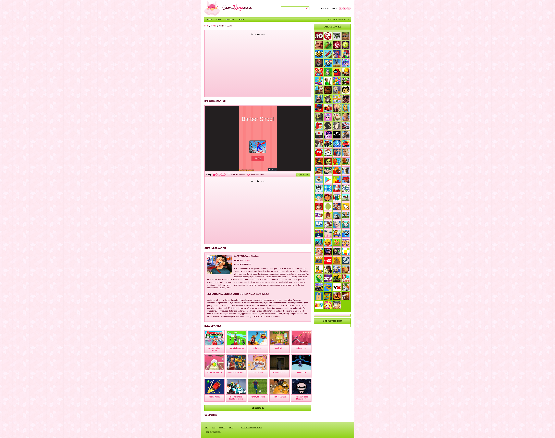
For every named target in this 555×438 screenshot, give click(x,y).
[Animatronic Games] (328, 251)
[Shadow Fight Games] (337, 296)
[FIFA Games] (328, 152)
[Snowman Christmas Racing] (214, 338)
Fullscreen (304, 174)
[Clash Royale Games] (319, 99)
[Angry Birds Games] (319, 126)
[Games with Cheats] (328, 296)
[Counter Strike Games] (319, 117)
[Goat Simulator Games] (346, 170)
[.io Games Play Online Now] (319, 36)
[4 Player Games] (337, 197)
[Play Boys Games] (328, 197)
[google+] (349, 8)
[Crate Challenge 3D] (236, 338)
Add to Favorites (257, 174)
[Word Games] (328, 188)
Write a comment (238, 174)
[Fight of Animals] (279, 387)
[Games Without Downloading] (319, 260)
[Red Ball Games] (319, 152)
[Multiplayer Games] (337, 135)
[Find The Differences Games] (346, 242)
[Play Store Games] (328, 179)
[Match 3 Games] (337, 81)
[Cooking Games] (346, 269)
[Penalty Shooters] (258, 387)
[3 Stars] (219, 174)
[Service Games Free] (346, 278)
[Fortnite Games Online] (346, 152)
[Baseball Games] (346, 224)
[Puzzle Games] (337, 179)
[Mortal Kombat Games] (319, 161)
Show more (258, 408)
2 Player (229, 19)
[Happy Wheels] (337, 90)
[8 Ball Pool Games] (328, 63)
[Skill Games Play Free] (346, 251)
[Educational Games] (319, 278)
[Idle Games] (346, 179)
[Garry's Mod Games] (319, 90)
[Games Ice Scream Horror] (337, 108)
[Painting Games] (337, 242)
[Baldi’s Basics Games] (328, 81)
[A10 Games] (319, 269)
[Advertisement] (258, 66)
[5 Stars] (224, 174)
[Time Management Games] (346, 215)
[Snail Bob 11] (279, 338)
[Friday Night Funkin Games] (346, 54)
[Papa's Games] (337, 269)
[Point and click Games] (346, 206)
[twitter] (345, 8)
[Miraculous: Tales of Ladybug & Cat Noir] (319, 108)
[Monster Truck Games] (328, 143)
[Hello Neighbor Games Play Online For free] (319, 45)
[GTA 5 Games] (337, 36)
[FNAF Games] (328, 90)
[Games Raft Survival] (319, 242)
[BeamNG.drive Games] (346, 126)
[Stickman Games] (328, 126)
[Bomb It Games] (328, 305)
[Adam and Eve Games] (346, 108)
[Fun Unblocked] (319, 296)
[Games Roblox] (328, 36)
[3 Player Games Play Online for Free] (319, 223)
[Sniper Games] (337, 251)
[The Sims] (337, 99)
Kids (218, 19)
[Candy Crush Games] (337, 170)
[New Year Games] (337, 188)
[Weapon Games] (346, 296)
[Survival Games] (328, 45)
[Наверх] (548, 431)
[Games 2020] (319, 215)
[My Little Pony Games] (328, 135)
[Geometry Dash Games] (337, 143)
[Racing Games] (346, 143)
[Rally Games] (319, 287)
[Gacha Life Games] (346, 63)
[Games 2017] (319, 305)
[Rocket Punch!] (214, 387)
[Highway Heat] (301, 338)
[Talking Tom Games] (328, 99)
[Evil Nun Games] (319, 63)
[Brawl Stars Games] (319, 54)
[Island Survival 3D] (214, 362)
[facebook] (341, 8)
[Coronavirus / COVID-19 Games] (346, 45)
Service (247, 260)
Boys (209, 19)
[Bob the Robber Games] (328, 170)
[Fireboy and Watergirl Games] (337, 161)
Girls (241, 19)
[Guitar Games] (337, 260)
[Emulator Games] (319, 179)
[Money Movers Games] (337, 206)
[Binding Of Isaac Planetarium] (301, 387)
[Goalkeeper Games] (346, 287)
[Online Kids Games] (337, 233)
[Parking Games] (328, 287)
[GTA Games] (346, 99)
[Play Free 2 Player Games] (319, 143)
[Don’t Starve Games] (319, 188)
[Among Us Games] (337, 72)
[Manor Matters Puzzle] (236, 362)
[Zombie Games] (346, 81)
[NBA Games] (337, 54)
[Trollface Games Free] (328, 161)
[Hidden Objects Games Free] (337, 305)
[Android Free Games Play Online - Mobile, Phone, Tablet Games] (328, 206)
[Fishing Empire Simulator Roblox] (236, 387)
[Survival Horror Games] (346, 90)
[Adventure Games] (319, 206)
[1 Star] (214, 174)
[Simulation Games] (346, 188)
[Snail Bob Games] (346, 161)
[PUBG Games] (337, 63)
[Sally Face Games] (337, 215)
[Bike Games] (346, 197)
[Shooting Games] (346, 135)
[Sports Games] (328, 224)
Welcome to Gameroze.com (338, 20)
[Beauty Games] (319, 251)
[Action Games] (346, 233)
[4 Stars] (221, 174)
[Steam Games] (346, 260)
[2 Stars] (216, 174)
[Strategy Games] (328, 72)
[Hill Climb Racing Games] (328, 54)
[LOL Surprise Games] (328, 117)
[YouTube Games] (328, 260)
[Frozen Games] (337, 224)
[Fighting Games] (337, 152)
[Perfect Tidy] (258, 362)
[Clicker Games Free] (337, 126)
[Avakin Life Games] (346, 117)
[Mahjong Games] (337, 117)
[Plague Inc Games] (337, 45)
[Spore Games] (319, 170)
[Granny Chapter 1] (279, 362)
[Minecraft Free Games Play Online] (346, 36)
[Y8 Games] (337, 287)
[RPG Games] (346, 72)
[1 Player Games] (328, 215)
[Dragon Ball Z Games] (319, 197)
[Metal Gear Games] (328, 269)
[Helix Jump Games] (319, 135)
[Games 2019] (328, 278)
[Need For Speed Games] (328, 108)
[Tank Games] (337, 278)
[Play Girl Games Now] (328, 233)
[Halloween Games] (328, 242)
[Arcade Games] (319, 233)
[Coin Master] (258, 338)
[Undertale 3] (301, 362)
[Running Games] (319, 81)
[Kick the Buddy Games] (319, 72)
